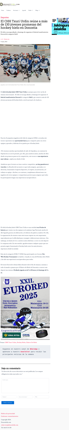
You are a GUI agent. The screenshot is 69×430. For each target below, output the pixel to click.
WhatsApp (33, 349)
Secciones (15, 10)
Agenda (24, 10)
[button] (19, 10)
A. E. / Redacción (5, 39)
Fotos (2, 10)
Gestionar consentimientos (9, 416)
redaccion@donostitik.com (9, 425)
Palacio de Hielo (31, 342)
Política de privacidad (8, 413)
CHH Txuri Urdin (10, 342)
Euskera (9, 10)
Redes (30, 10)
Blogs (37, 10)
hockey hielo (21, 342)
